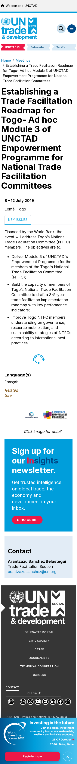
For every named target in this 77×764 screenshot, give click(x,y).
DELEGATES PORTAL (39, 632)
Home (6, 60)
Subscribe (27, 520)
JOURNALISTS (39, 657)
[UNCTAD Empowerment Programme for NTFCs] (55, 415)
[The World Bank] (31, 415)
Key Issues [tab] (18, 220)
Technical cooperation (39, 666)
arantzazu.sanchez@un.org (32, 571)
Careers (39, 675)
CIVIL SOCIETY (39, 640)
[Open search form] (61, 28)
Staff (39, 649)
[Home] (19, 29)
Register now (32, 756)
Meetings (23, 60)
